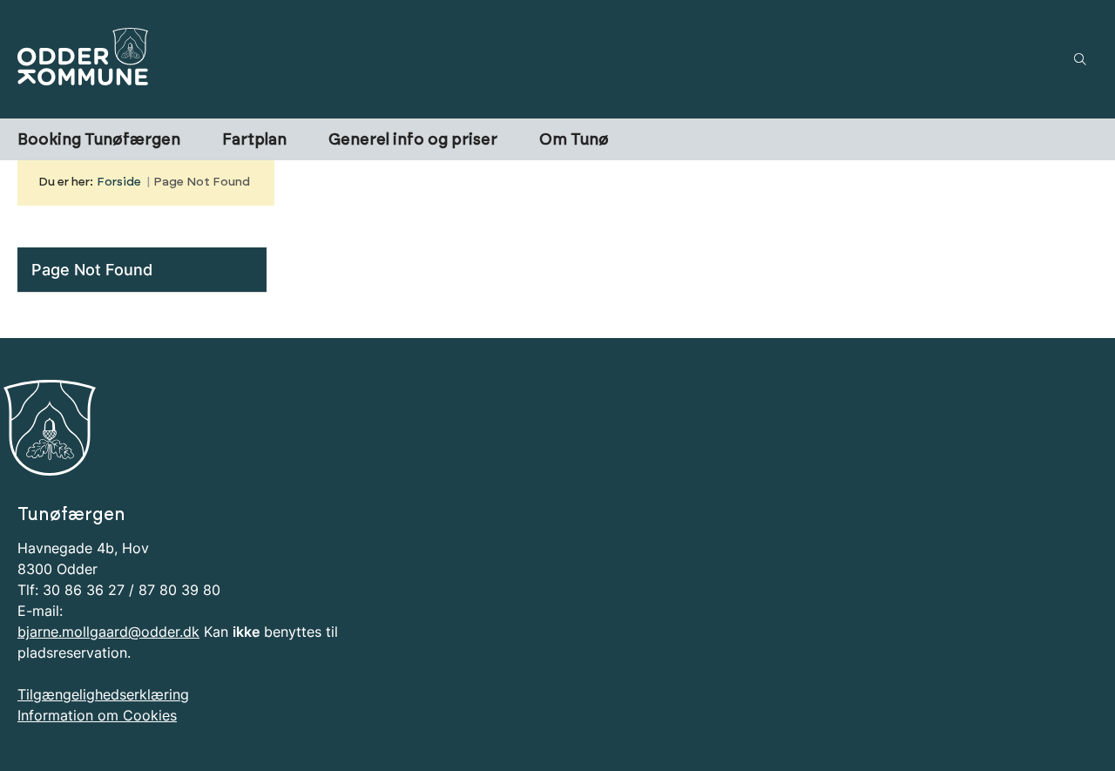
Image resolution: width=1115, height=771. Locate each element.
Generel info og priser (412, 140)
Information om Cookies (97, 715)
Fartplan (254, 140)
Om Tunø (574, 140)
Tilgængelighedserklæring (103, 694)
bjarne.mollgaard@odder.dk (108, 631)
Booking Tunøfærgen (98, 140)
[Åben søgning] (1080, 59)
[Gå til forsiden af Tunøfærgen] (534, 59)
